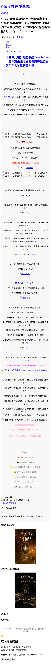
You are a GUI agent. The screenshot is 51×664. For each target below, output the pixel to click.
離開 (13, 659)
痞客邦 (26, 516)
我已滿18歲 (6, 659)
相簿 (7, 42)
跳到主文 (5, 13)
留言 (31, 516)
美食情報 (20, 37)
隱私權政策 (42, 629)
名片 (7, 47)
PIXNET (11, 629)
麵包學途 (29, 168)
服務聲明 (25, 631)
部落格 (8, 45)
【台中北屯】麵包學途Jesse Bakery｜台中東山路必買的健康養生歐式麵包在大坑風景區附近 (28, 61)
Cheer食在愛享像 (15, 6)
